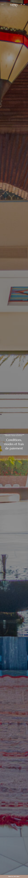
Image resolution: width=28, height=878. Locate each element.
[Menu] (2, 4)
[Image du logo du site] (14, 5)
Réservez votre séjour (14, 876)
